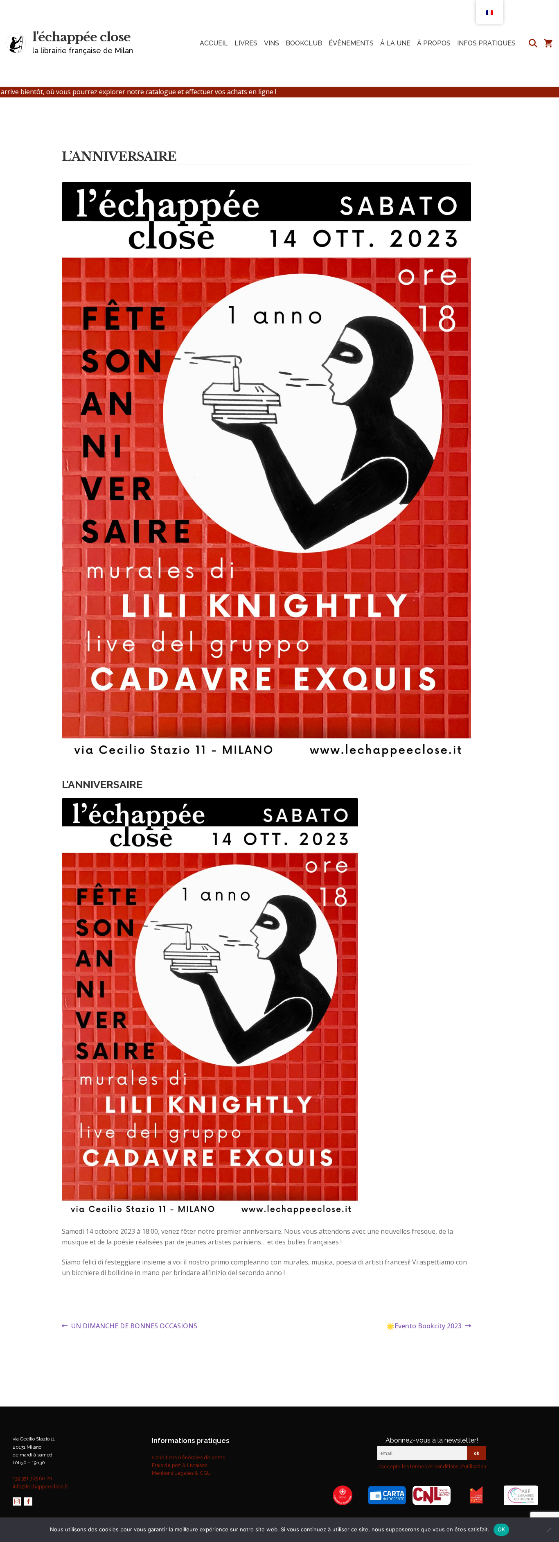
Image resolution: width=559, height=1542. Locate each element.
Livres (245, 43)
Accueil (214, 43)
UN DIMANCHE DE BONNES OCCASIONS (134, 1326)
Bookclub (304, 43)
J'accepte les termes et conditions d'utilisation (431, 1467)
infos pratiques (486, 43)
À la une (395, 43)
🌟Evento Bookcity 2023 (424, 1326)
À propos (434, 43)
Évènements (351, 43)
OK (501, 1529)
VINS (271, 43)
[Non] (549, 1530)
